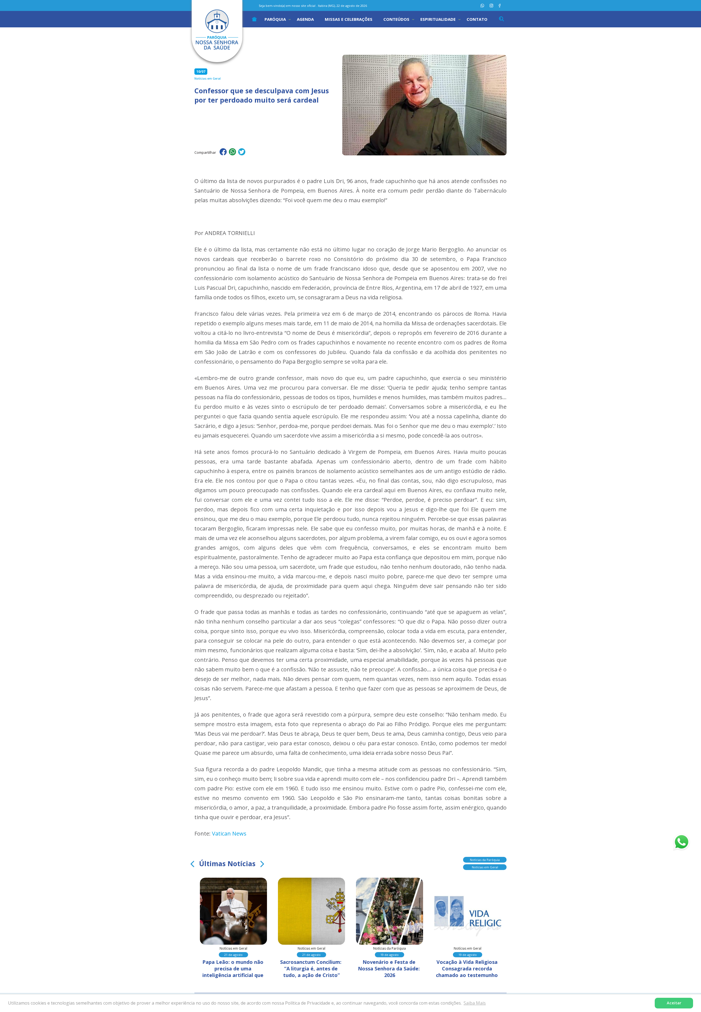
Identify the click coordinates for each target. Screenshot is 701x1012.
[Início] (254, 19)
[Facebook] (500, 5)
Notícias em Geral (485, 867)
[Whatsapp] (482, 5)
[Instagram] (491, 5)
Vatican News (229, 833)
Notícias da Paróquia (485, 860)
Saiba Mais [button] (475, 1003)
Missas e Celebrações (348, 19)
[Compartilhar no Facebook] (223, 152)
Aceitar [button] (674, 1002)
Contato (477, 19)
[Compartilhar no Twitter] (241, 152)
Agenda (305, 19)
